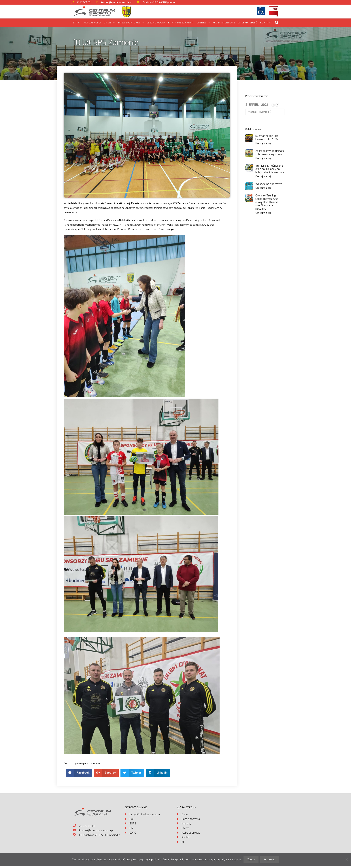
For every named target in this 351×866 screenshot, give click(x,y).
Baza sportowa (129, 22)
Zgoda (251, 859)
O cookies (269, 859)
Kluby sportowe (224, 22)
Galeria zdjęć (247, 22)
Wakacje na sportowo (268, 184)
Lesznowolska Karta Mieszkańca (170, 22)
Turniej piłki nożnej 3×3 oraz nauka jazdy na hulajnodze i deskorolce (269, 169)
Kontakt (266, 22)
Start (77, 22)
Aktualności (92, 22)
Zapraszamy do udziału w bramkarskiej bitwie (269, 152)
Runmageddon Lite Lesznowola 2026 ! (267, 137)
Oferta (201, 22)
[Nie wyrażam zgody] (346, 859)
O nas (108, 22)
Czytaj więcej (263, 143)
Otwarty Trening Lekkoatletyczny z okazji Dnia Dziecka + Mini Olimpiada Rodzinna (268, 202)
